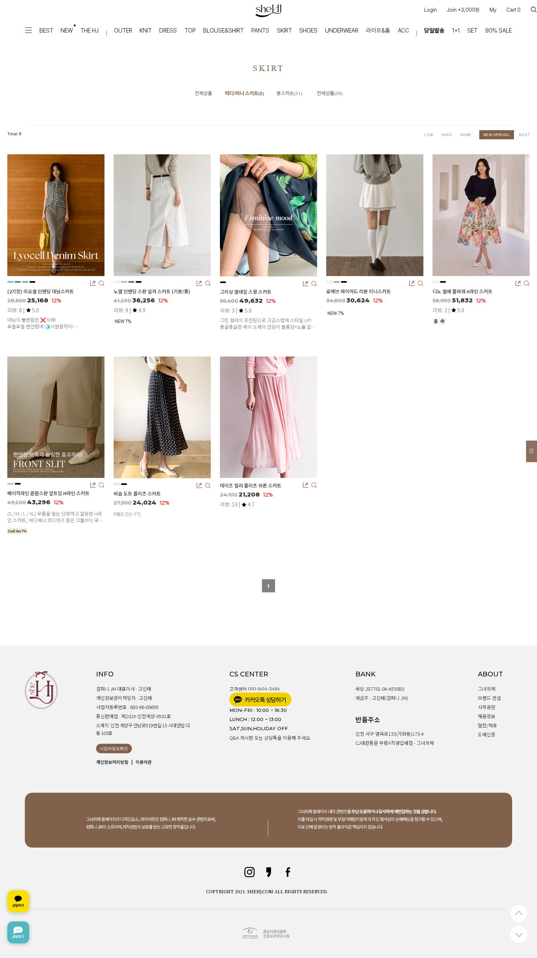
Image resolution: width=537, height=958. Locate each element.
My (493, 10)
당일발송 (434, 30)
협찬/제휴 (487, 725)
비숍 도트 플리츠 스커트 (137, 493)
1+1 (456, 30)
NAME (467, 135)
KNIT (146, 30)
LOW (429, 135)
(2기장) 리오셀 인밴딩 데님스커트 (40, 291)
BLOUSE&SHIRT (223, 30)
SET (472, 30)
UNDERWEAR (341, 30)
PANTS (260, 30)
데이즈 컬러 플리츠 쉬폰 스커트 (250, 485)
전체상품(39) (329, 93)
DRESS (168, 30)
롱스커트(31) (289, 93)
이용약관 (144, 762)
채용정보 (486, 716)
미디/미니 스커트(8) (244, 93)
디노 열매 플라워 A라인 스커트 (462, 291)
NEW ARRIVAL (496, 135)
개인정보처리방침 (112, 762)
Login (430, 10)
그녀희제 (486, 688)
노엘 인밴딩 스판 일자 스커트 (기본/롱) (152, 291)
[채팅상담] (18, 917)
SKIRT (284, 30)
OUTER (123, 30)
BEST (46, 30)
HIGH (447, 135)
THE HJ (89, 30)
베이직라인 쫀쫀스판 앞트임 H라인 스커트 (48, 493)
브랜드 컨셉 (489, 697)
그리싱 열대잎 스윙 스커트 (245, 291)
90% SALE (498, 30)
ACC (403, 30)
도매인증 (486, 734)
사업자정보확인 (114, 748)
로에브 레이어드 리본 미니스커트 (358, 291)
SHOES (308, 30)
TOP (190, 30)
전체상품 (203, 93)
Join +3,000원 (463, 10)
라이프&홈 (378, 30)
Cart (513, 10)
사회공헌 (486, 707)
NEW (67, 30)
